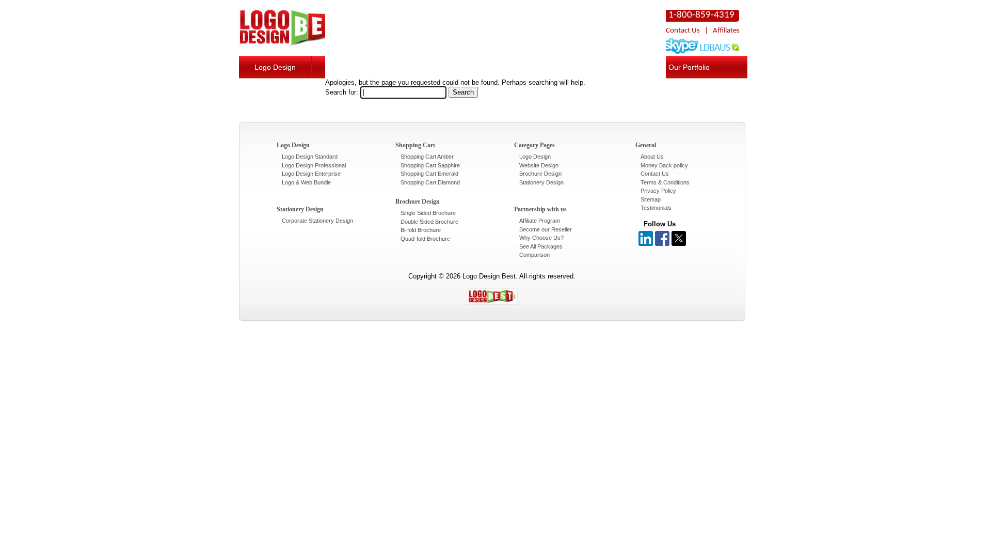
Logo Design (275, 67)
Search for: (341, 92)
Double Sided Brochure (429, 222)
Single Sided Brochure (428, 213)
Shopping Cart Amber (427, 156)
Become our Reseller (545, 229)
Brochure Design (540, 174)
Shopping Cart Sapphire (430, 165)
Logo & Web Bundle (306, 182)
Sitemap (651, 199)
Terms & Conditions (665, 182)
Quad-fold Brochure (425, 239)
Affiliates (726, 31)
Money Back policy (664, 165)
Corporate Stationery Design (317, 221)
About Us (652, 156)
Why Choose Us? (541, 238)
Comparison (534, 255)
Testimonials (656, 208)
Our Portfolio (689, 67)
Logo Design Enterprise (311, 174)
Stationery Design (541, 182)
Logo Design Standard (310, 156)
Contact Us (683, 31)
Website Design (538, 165)
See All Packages (541, 246)
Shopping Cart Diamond (430, 182)
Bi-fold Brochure (421, 230)
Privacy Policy (658, 191)
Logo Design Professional (314, 165)
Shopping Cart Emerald (429, 174)
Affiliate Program (539, 221)
